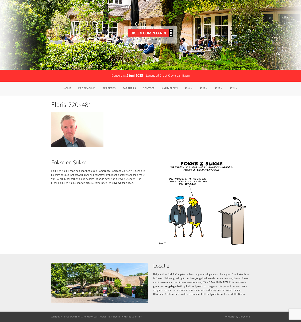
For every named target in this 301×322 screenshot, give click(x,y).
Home (67, 88)
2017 (188, 88)
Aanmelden (169, 88)
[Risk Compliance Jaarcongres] (150, 35)
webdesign (230, 316)
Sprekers (109, 88)
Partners (129, 88)
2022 (203, 88)
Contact (148, 88)
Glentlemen (244, 316)
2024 (233, 88)
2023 (218, 88)
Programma (87, 88)
